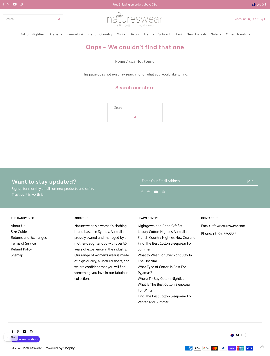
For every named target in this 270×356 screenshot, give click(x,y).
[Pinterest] (7, 4)
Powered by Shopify (60, 348)
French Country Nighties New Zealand (166, 238)
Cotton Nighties (32, 34)
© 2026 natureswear (27, 348)
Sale (214, 34)
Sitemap (17, 255)
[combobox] (28, 19)
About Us (18, 226)
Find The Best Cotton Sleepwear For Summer (165, 246)
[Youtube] (14, 4)
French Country (99, 34)
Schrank (164, 34)
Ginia (121, 34)
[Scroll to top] (262, 346)
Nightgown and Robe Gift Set (160, 226)
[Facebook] (3, 4)
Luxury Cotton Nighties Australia (162, 232)
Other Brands (236, 34)
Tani (179, 34)
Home (120, 62)
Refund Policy (21, 249)
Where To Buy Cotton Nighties (161, 279)
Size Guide (19, 232)
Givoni (134, 34)
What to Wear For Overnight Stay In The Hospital (165, 258)
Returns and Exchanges (29, 238)
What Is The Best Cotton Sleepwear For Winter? (164, 288)
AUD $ (262, 4)
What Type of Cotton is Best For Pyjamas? (162, 270)
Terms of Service (23, 244)
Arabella (55, 34)
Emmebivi (75, 34)
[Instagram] (21, 4)
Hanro (149, 34)
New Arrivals (197, 34)
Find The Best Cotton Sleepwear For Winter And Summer (165, 299)
